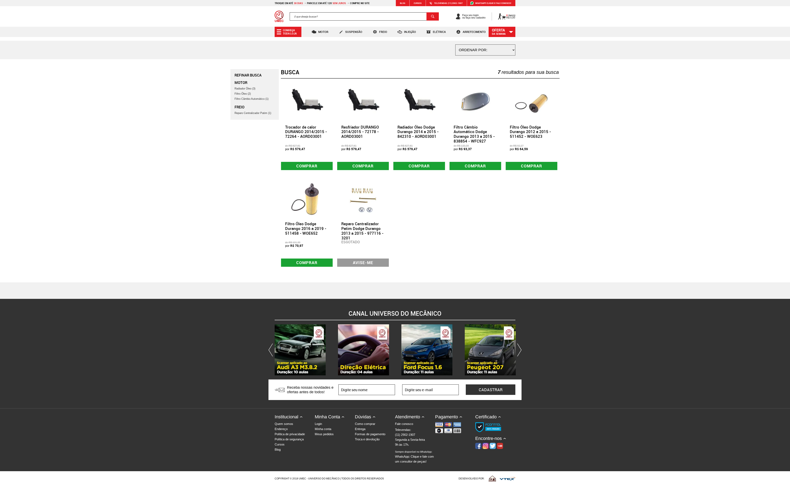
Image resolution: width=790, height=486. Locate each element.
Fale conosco (404, 424)
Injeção (410, 32)
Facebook (478, 446)
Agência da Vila (492, 479)
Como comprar (365, 424)
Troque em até (289, 3)
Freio (383, 32)
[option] (300, 349)
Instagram (485, 446)
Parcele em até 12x (326, 3)
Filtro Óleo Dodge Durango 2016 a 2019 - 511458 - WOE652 (305, 228)
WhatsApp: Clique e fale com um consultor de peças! (414, 456)
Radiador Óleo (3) (245, 88)
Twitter (493, 446)
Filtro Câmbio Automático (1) (251, 98)
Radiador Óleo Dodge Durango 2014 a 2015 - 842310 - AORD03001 (418, 131)
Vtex (507, 479)
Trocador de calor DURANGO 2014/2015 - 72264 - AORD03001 (306, 131)
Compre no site (360, 3)
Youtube (500, 446)
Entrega (360, 429)
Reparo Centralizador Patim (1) (253, 113)
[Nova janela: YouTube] (300, 349)
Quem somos (284, 424)
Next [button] (518, 350)
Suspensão (353, 32)
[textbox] (364, 16)
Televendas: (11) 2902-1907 (448, 3)
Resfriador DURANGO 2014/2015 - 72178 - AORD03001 (360, 131)
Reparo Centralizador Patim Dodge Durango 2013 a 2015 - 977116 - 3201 (362, 230)
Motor (323, 32)
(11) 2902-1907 (405, 434)
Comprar (306, 166)
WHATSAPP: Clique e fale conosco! (493, 3)
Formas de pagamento (370, 434)
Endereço (281, 429)
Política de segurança (289, 439)
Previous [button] (271, 350)
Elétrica (439, 32)
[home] (279, 16)
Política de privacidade (290, 434)
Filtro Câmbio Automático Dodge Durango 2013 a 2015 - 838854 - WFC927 (474, 134)
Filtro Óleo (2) (243, 93)
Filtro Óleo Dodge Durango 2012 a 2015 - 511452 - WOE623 (530, 131)
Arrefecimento (474, 32)
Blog (402, 3)
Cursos (418, 3)
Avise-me (363, 262)
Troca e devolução (367, 439)
